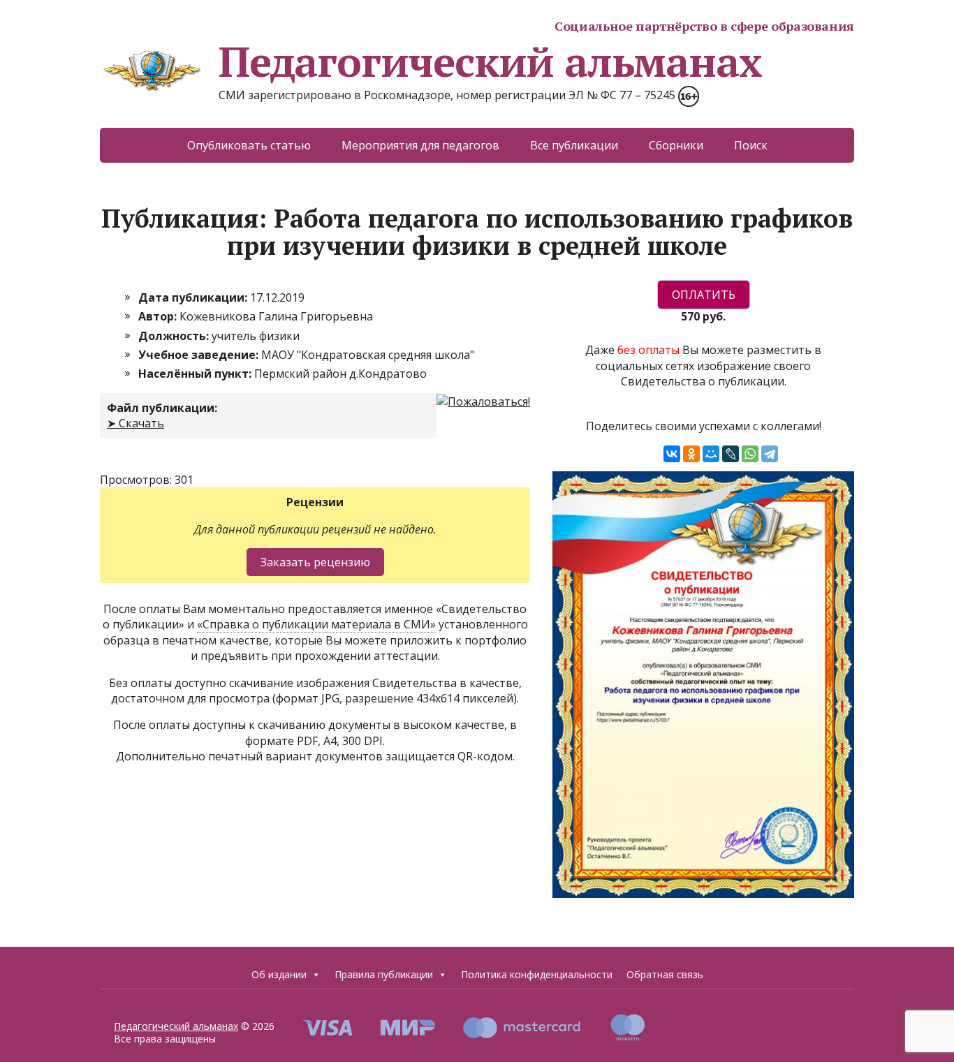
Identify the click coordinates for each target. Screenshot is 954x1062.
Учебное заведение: (199, 354)
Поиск (751, 145)
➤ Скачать (135, 423)
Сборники (676, 145)
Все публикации (574, 145)
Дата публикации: (194, 297)
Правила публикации (384, 974)
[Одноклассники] (691, 453)
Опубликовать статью (249, 145)
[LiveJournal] (730, 453)
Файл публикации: (162, 407)
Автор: (158, 316)
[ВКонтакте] (671, 453)
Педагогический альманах (490, 61)
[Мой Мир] (711, 453)
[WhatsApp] (750, 453)
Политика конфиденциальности (536, 974)
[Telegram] (769, 453)
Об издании (279, 974)
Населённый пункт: (196, 373)
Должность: (175, 336)
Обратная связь (664, 974)
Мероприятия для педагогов (420, 145)
